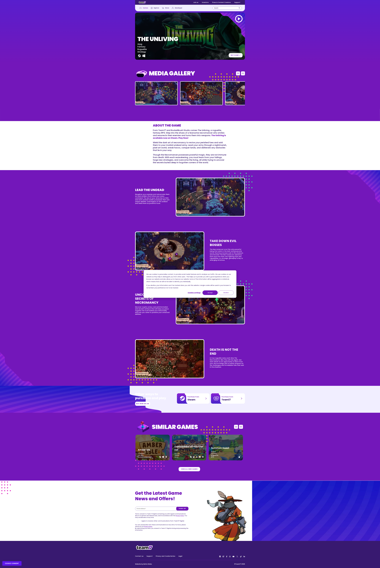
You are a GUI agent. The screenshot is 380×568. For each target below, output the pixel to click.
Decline (226, 293)
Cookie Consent (12, 563)
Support (237, 2)
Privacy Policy (180, 515)
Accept (210, 293)
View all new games (189, 469)
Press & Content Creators (221, 2)
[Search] (239, 8)
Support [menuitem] (150, 556)
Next (243, 73)
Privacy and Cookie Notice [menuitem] (165, 556)
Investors (205, 2)
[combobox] (227, 8)
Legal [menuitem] (180, 556)
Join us (195, 2)
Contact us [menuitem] (139, 556)
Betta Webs (147, 564)
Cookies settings (194, 293)
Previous (238, 73)
